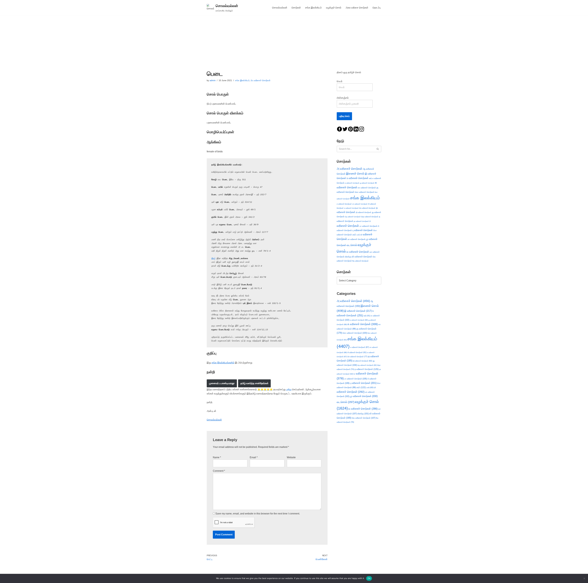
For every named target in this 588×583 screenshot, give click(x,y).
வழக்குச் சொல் (333, 7)
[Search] (377, 149)
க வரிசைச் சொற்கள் (362, 324)
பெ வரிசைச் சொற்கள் (260, 80)
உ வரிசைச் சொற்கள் (357, 178)
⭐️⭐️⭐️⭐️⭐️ (265, 389)
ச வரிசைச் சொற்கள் (344, 204)
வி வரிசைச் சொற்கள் (362, 256)
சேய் (213, 258)
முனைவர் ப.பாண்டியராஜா (222, 383)
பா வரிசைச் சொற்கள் (368, 226)
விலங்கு (348, 257)
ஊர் (370, 178)
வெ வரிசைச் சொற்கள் (363, 418)
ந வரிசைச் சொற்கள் (367, 369)
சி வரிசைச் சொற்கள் (357, 352)
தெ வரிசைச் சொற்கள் (353, 217)
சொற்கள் (296, 7)
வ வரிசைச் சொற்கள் (358, 251)
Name (217, 457)
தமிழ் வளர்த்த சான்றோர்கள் (254, 383)
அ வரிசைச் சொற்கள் (349, 168)
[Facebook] (339, 129)
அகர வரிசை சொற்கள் (357, 7)
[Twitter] (345, 129)
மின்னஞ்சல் (343, 97)
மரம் (354, 234)
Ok (369, 578)
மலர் (358, 235)
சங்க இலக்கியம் (313, 7)
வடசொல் (352, 245)
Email (254, 457)
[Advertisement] (294, 38)
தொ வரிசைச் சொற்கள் (369, 217)
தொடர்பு (377, 7)
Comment (219, 471)
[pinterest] (350, 129)
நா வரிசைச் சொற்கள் (361, 221)
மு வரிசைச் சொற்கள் (364, 396)
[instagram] (361, 129)
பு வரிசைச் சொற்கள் (362, 230)
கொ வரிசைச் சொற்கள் (364, 192)
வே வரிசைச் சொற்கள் (360, 261)
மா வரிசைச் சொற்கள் (356, 239)
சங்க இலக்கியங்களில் (223, 362)
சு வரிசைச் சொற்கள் (351, 208)
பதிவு (288, 389)
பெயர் (343, 81)
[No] (584, 578)
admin (213, 80)
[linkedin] (356, 129)
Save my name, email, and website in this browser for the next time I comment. (257, 513)
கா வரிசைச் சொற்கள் (367, 187)
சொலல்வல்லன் (279, 7)
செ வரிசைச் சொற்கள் (367, 208)
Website (291, 457)
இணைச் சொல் (355, 173)
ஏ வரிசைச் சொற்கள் (352, 183)
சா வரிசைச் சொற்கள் (360, 204)
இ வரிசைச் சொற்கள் (358, 310)
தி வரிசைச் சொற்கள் (363, 212)
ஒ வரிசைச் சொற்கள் (367, 183)
